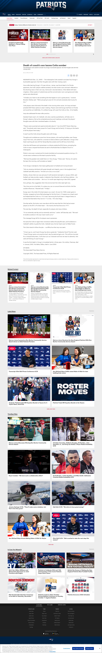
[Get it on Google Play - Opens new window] (56, 634)
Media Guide (71, 622)
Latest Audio (31, 615)
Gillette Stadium (57, 622)
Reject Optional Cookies (78, 648)
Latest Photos (31, 618)
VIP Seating (57, 618)
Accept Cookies (89, 648)
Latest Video (31, 613)
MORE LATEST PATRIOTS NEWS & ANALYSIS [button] (51, 57)
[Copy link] (77, 75)
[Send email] (74, 76)
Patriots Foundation (31, 620)
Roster (44, 611)
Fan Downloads (71, 618)
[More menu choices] (45, 14)
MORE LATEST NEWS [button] (51, 409)
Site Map (31, 627)
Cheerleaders (31, 624)
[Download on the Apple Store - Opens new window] (46, 634)
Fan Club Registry (71, 613)
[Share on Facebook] (68, 76)
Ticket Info (57, 611)
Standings (44, 624)
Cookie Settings (66, 648)
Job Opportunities (71, 624)
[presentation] (93, 54)
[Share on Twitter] (71, 76)
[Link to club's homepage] (4, 14)
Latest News (31, 611)
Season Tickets (57, 615)
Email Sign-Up (71, 615)
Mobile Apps (71, 620)
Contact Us (71, 627)
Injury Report (44, 615)
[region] (51, 648)
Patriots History (31, 622)
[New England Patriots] (51, 640)
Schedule (44, 622)
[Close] (99, 648)
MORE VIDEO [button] (51, 544)
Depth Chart (44, 613)
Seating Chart (57, 620)
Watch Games (57, 624)
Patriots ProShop (71, 611)
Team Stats (44, 618)
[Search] (77, 14)
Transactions (44, 620)
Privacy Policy (52, 651)
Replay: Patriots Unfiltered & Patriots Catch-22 (25, 25)
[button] (47, 54)
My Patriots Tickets (57, 613)
